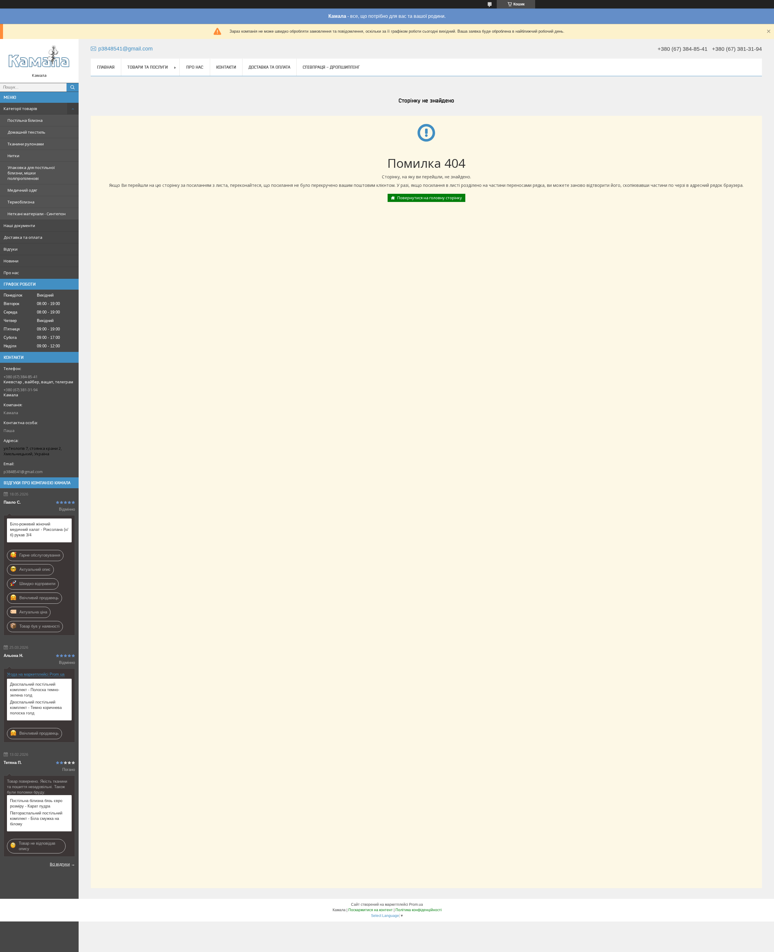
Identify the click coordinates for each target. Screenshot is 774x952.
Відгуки (11, 249)
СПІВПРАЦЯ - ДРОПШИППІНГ (331, 67)
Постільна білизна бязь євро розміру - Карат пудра (36, 803)
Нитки (13, 155)
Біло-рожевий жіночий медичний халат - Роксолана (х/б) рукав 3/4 (39, 529)
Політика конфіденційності (418, 910)
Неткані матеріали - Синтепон (37, 213)
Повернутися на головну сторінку (429, 197)
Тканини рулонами (26, 144)
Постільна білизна (25, 120)
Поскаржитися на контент (370, 910)
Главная (106, 67)
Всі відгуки (60, 864)
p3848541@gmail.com (23, 471)
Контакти (226, 67)
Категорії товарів (20, 108)
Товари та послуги (147, 67)
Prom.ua (416, 904)
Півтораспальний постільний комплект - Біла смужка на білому (36, 818)
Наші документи (19, 225)
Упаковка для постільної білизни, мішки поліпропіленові (31, 173)
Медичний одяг (22, 190)
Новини (11, 261)
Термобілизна (21, 202)
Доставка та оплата (23, 237)
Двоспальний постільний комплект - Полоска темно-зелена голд (34, 689)
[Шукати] (73, 87)
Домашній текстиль (26, 132)
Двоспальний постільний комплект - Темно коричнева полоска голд (36, 707)
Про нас (11, 272)
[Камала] (39, 58)
